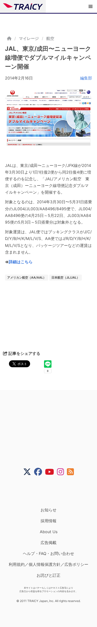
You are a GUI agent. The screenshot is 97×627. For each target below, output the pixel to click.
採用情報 (48, 520)
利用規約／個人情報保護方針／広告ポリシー (48, 564)
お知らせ (48, 509)
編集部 (86, 78)
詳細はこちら (21, 261)
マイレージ (29, 38)
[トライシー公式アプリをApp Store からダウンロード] (51, 491)
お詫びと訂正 (48, 575)
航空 (50, 38)
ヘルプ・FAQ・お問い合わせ (48, 553)
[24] (48, 117)
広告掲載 (48, 542)
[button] (90, 6)
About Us (48, 531)
